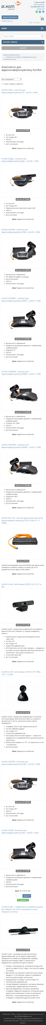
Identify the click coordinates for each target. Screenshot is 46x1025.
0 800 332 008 (39, 2)
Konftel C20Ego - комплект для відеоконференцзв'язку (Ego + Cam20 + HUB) (20, 160)
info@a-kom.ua (7, 21)
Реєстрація (36, 22)
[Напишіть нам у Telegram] (40, 12)
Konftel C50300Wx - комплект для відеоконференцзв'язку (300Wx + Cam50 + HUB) (21, 446)
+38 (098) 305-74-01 (37, 7)
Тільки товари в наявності (13, 84)
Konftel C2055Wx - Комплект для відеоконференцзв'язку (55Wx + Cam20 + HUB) (21, 762)
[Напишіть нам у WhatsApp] (37, 12)
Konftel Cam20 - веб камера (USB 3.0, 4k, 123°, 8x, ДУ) (22, 585)
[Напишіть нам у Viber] (43, 12)
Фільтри (23, 48)
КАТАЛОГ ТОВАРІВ (10, 42)
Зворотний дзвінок (10, 17)
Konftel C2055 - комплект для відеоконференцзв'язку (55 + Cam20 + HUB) (19, 91)
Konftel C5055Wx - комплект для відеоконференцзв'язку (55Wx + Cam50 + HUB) (21, 230)
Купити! (27, 896)
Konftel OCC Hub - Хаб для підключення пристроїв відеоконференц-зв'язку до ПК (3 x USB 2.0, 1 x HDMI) (22, 520)
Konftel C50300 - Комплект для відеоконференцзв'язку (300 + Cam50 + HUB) (20, 831)
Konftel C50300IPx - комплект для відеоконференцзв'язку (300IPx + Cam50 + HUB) (21, 299)
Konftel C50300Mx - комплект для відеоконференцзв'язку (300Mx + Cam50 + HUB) (21, 372)
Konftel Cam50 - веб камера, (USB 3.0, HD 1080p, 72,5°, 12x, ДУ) (21, 673)
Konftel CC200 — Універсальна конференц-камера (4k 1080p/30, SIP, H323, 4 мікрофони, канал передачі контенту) (22, 909)
